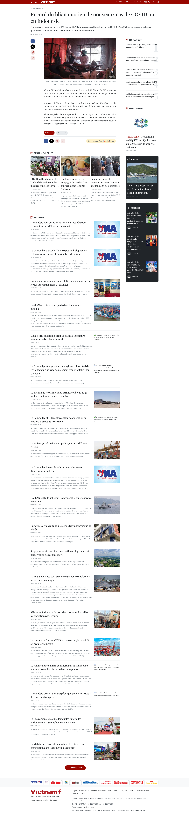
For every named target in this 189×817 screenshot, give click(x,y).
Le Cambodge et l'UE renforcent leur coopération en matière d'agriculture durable (59, 419)
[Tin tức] (56, 782)
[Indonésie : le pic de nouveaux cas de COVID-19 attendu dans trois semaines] (105, 166)
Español (139, 2)
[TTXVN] (36, 782)
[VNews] (46, 782)
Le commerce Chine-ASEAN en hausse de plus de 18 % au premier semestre (60, 642)
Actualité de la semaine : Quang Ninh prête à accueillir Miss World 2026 (135, 267)
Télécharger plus (75, 767)
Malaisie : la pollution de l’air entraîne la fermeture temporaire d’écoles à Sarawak (58, 337)
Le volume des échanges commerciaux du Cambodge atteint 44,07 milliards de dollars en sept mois (59, 667)
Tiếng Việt (118, 2)
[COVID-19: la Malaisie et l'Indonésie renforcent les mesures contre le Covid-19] (45, 166)
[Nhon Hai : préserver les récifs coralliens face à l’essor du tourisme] (142, 173)
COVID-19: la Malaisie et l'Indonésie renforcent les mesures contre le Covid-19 (45, 182)
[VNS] (90, 782)
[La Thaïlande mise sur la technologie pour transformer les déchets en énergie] (107, 583)
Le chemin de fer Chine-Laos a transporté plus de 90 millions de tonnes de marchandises (59, 394)
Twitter (33, 46)
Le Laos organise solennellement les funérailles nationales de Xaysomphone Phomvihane (56, 720)
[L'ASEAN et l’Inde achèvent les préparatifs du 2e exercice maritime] (107, 505)
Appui (116, 790)
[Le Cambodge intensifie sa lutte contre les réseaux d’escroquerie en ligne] (107, 474)
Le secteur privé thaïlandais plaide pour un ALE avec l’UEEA (59, 445)
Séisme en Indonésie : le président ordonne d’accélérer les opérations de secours (60, 614)
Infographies (136, 108)
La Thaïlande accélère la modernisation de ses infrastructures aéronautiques (141, 95)
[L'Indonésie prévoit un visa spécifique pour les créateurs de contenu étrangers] (107, 700)
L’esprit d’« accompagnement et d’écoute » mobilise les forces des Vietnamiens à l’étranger (60, 282)
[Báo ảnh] (136, 782)
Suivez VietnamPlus (95, 141)
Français (133, 2)
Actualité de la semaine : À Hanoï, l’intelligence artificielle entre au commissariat (135, 218)
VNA (131, 790)
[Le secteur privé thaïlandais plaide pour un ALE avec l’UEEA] (107, 450)
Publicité (75, 793)
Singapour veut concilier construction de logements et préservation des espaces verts (60, 552)
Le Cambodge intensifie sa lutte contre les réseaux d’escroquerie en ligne (58, 469)
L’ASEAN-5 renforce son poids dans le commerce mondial (57, 306)
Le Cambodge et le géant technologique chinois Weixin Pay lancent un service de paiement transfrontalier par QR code (60, 370)
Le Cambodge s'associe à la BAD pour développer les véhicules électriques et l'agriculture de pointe (59, 252)
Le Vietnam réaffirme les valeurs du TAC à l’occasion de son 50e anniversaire (141, 83)
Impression (33, 52)
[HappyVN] (151, 782)
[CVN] (106, 782)
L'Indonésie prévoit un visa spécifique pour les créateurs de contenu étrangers (61, 695)
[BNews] (66, 782)
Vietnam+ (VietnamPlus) (48, 1)
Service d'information (143, 790)
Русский (151, 2)
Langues (124, 790)
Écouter (135, 228)
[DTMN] (121, 782)
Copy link (33, 58)
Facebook (33, 41)
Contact (83, 793)
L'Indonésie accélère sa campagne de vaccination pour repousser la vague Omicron (74, 184)
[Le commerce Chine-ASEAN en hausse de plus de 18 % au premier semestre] (107, 647)
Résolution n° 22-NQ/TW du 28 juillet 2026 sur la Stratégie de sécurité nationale (141, 142)
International (37, 8)
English (125, 2)
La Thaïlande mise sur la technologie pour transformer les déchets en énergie (60, 578)
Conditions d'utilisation (98, 790)
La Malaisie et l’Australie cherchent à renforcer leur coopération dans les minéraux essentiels (58, 745)
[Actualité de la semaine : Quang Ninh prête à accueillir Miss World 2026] (151, 266)
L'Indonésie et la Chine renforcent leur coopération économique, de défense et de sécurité (58, 224)
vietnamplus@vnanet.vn (85, 807)
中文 (145, 2)
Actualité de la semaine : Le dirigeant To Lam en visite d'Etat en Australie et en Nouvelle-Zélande (135, 243)
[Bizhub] (75, 782)
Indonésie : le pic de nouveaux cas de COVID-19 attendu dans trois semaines (105, 182)
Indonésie (63, 133)
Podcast (135, 208)
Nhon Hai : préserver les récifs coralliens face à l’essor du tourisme (140, 189)
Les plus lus (135, 40)
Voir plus (39, 217)
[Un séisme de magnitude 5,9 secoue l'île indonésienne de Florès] (107, 533)
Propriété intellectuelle (79, 790)
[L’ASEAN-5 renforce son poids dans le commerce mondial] (107, 312)
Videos (134, 159)
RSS (109, 790)
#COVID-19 (49, 133)
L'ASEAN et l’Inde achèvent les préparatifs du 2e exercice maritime (61, 499)
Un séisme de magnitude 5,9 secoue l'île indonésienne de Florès (61, 527)
